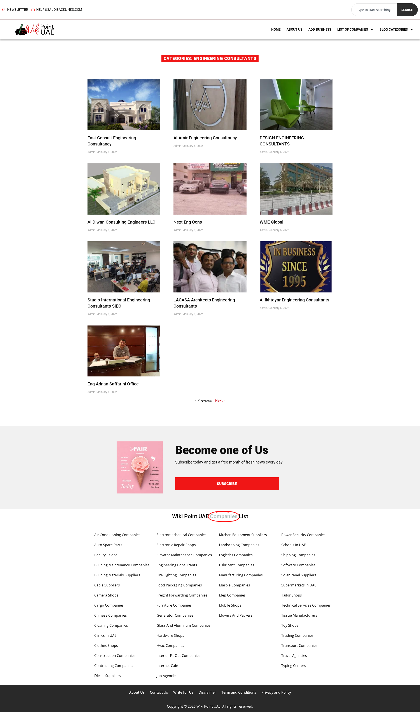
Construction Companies (114, 655)
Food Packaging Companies (179, 585)
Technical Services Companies (306, 605)
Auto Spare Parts (108, 544)
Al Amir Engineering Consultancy (205, 137)
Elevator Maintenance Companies (184, 555)
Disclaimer (207, 692)
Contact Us (159, 692)
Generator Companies (175, 615)
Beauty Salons (105, 555)
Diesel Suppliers (107, 675)
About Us (294, 29)
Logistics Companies (236, 555)
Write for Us (183, 692)
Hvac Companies (170, 645)
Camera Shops (106, 595)
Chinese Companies (110, 615)
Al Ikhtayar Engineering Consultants (294, 300)
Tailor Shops (291, 595)
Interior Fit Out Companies (178, 655)
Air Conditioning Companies (117, 534)
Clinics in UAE (105, 635)
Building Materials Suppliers (117, 575)
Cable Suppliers (107, 585)
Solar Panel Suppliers (298, 575)
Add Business (319, 29)
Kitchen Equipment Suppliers (243, 534)
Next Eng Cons (187, 222)
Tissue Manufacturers (299, 615)
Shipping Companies (298, 555)
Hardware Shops (170, 635)
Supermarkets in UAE (298, 585)
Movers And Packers (235, 615)
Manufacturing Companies (241, 575)
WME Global (271, 222)
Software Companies (298, 565)
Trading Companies (297, 635)
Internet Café (167, 665)
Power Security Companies (303, 534)
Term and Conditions (238, 692)
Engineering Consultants (177, 565)
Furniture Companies (174, 605)
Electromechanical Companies (181, 534)
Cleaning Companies (111, 625)
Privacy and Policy (276, 692)
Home (275, 29)
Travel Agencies (294, 655)
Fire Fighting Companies (176, 575)
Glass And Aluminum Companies (183, 625)
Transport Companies (299, 645)
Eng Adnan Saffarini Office (113, 384)
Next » (220, 400)
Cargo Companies (109, 605)
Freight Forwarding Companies (182, 595)
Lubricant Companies (236, 565)
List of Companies (352, 29)
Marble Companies (234, 585)
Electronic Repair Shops (176, 544)
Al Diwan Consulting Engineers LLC (121, 222)
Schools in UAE (293, 544)
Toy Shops (289, 625)
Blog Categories (394, 29)
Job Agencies (167, 675)
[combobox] (374, 9)
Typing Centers (293, 665)
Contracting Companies (113, 665)
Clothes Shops (106, 645)
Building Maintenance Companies (121, 565)
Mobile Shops (230, 605)
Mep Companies (232, 595)
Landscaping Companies (239, 544)
